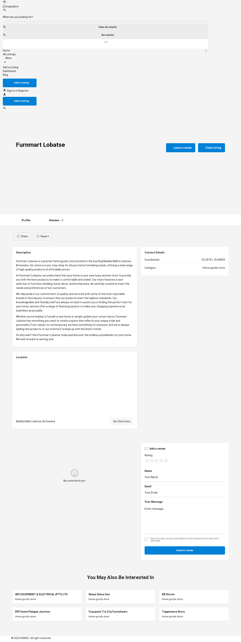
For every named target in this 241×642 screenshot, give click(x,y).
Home (6, 50)
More (8, 58)
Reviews (56, 220)
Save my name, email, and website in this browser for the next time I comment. (184, 539)
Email (148, 486)
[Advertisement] (120, 186)
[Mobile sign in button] (4, 94)
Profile (26, 220)
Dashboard (9, 71)
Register (23, 90)
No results (107, 35)
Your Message (153, 501)
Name (148, 470)
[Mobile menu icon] (105, 2)
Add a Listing (10, 67)
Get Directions (121, 421)
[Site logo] (11, 6)
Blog (5, 74)
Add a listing (21, 82)
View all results (107, 27)
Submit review (184, 550)
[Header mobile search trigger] (4, 108)
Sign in (11, 90)
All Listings (9, 54)
